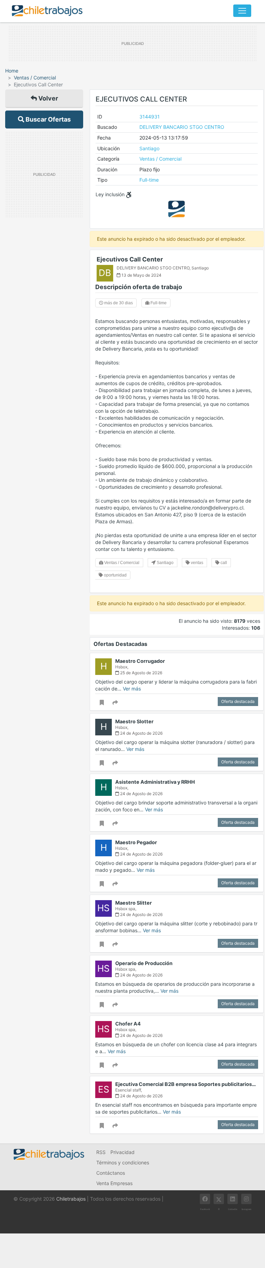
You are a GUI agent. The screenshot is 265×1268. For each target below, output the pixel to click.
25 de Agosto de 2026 (140, 672)
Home (11, 71)
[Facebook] (205, 1199)
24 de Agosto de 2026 (141, 733)
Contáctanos (110, 1173)
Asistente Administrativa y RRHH (155, 782)
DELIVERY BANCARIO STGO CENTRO (181, 127)
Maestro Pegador (136, 842)
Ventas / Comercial (35, 77)
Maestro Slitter (133, 903)
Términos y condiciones (122, 1162)
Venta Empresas (114, 1183)
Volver (47, 98)
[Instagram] (246, 1199)
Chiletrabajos (71, 1199)
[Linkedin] (232, 1199)
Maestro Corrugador (140, 661)
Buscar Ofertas (47, 119)
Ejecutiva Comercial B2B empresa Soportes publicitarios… (185, 1084)
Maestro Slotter (134, 721)
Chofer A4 (128, 1024)
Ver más (132, 689)
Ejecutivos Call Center (130, 259)
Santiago (149, 148)
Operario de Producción (144, 963)
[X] (219, 1199)
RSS (101, 1152)
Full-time (149, 180)
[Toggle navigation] (242, 10)
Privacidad (122, 1152)
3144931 (149, 117)
